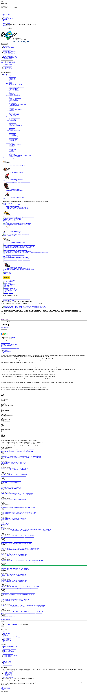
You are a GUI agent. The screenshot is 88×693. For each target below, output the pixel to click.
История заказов (7, 662)
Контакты (5, 20)
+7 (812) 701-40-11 (7, 68)
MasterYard (12, 284)
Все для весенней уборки (9, 157)
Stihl (8, 286)
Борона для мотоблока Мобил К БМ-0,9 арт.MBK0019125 (14, 600)
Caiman (9, 273)
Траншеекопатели (13, 141)
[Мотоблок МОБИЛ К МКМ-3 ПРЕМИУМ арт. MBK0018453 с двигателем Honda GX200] (24, 306)
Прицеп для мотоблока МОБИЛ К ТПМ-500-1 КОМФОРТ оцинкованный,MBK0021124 (21, 613)
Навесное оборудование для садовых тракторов (17, 207)
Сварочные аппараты (14, 114)
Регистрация (9, 27)
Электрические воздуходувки (17, 197)
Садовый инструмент (14, 105)
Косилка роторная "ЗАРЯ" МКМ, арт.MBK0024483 (13, 519)
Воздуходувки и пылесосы (15, 144)
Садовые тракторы (13, 88)
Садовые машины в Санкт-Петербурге (12, 636)
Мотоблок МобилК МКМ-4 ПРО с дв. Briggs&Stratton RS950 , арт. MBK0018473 (19, 588)
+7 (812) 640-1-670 (7, 64)
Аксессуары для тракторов (12, 206)
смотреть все (12, 62)
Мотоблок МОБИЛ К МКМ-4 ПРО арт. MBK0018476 (13, 575)
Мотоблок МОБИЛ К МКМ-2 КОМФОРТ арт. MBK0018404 (15, 569)
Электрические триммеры (23, 234)
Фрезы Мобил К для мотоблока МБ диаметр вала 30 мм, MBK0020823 (17, 594)
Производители (7, 270)
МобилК (11, 293)
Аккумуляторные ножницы (24, 248)
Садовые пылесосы (15, 189)
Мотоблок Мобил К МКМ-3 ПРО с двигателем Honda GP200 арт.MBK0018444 (19, 549)
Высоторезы (12, 145)
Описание (5, 350)
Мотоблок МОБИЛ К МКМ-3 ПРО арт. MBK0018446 (13, 581)
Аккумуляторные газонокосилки (27, 222)
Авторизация (9, 28)
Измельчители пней (13, 138)
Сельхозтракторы (13, 89)
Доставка (5, 17)
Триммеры (11, 129)
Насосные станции (13, 80)
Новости (5, 19)
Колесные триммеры (13, 124)
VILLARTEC (14, 289)
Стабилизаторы (12, 115)
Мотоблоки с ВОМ (13, 94)
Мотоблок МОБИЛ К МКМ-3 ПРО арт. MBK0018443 (13, 555)
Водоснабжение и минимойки (10, 57)
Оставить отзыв (4, 319)
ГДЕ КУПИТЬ (6, 14)
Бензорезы (11, 131)
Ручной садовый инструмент (10, 56)
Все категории (6, 46)
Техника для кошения (8, 48)
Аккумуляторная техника (9, 235)
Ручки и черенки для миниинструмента (18, 104)
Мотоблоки (11, 93)
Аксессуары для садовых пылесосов (14, 190)
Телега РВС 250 (4, 524)
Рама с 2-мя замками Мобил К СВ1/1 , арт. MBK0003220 (14, 469)
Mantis (9, 283)
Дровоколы (11, 146)
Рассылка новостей (7, 665)
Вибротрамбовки (13, 135)
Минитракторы (7, 50)
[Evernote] (5, 334)
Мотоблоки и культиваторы (9, 51)
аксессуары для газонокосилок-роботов (15, 255)
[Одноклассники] (3, 334)
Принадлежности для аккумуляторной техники (20, 155)
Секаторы (11, 106)
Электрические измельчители (25, 198)
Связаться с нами (7, 638)
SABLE (10, 285)
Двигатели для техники (14, 113)
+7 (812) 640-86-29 (7, 67)
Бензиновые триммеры (15, 231)
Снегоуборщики (12, 119)
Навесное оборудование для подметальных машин (18, 182)
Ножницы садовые (13, 100)
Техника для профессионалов (10, 53)
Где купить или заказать (9, 352)
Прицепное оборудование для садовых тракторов (17, 208)
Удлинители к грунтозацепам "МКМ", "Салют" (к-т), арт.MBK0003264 (17, 451)
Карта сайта (6, 639)
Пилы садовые (12, 103)
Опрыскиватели (12, 153)
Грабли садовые (12, 96)
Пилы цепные (12, 154)
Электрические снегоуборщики (26, 269)
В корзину (3, 453)
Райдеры (11, 85)
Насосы (10, 82)
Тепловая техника (7, 58)
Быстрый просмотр (5, 448)
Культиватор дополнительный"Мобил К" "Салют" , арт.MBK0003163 (17, 494)
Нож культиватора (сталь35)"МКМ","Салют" (11, 488)
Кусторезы (11, 150)
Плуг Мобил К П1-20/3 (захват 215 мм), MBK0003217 (13, 476)
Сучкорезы (11, 108)
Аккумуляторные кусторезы (24, 247)
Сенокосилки (12, 128)
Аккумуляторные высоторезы (26, 243)
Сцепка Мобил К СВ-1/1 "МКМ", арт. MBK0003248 (13, 463)
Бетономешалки (12, 133)
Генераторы (11, 111)
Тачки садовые (12, 140)
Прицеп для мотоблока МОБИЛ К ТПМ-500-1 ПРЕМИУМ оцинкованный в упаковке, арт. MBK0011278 (25, 530)
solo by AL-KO (15, 291)
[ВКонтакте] (1, 334)
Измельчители (12, 148)
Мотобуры (11, 151)
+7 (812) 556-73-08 (7, 66)
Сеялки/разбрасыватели (14, 156)
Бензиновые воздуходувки (16, 172)
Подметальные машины (14, 118)
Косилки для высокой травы (15, 125)
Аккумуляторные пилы (21, 250)
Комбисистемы (12, 149)
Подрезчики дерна (13, 139)
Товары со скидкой (7, 641)
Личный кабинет (7, 661)
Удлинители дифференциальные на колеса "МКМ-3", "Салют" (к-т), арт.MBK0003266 (21, 457)
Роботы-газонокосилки (14, 126)
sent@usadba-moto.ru (8, 677)
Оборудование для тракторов (15, 84)
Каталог (5, 74)
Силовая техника (7, 55)
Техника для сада (7, 52)
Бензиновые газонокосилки (24, 224)
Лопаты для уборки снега (15, 98)
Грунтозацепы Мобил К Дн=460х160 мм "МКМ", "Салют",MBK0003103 (18, 507)
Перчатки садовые (13, 101)
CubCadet (11, 281)
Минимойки (12, 78)
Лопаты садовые (13, 99)
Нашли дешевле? (5, 327)
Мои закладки (6, 663)
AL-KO (10, 272)
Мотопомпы (12, 79)
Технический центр (8, 18)
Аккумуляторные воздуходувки (17, 165)
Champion (12, 280)
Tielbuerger (12, 288)
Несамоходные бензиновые (24, 260)
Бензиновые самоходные (22, 257)
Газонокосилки (12, 123)
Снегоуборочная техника (9, 47)
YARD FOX (13, 290)
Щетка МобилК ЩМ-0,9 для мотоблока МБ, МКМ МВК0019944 (16, 543)
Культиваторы (12, 92)
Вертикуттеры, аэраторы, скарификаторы (18, 121)
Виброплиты (12, 134)
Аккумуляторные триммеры (24, 223)
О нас (4, 15)
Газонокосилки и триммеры (9, 220)
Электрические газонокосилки (26, 232)
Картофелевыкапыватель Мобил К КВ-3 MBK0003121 (13, 501)
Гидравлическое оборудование (16, 136)
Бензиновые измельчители (16, 179)
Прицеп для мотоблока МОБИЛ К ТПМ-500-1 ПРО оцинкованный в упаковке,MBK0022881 (22, 606)
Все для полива (12, 77)
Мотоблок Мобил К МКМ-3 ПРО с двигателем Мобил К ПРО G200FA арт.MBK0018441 (21, 562)
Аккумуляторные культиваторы (27, 246)
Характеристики (7, 351)
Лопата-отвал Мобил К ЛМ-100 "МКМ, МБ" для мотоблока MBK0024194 (18, 513)
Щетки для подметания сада (15, 109)
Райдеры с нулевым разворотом (16, 87)
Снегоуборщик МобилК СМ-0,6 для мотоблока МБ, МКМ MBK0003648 (17, 537)
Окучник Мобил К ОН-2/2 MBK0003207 (10, 482)
